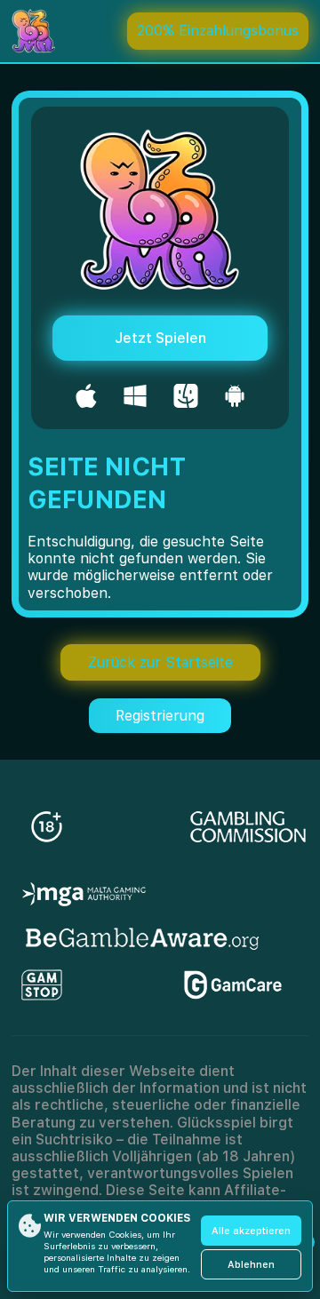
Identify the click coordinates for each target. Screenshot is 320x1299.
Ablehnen (251, 1265)
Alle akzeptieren (251, 1231)
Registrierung (160, 715)
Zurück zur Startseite (160, 662)
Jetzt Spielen (160, 338)
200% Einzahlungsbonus (218, 30)
